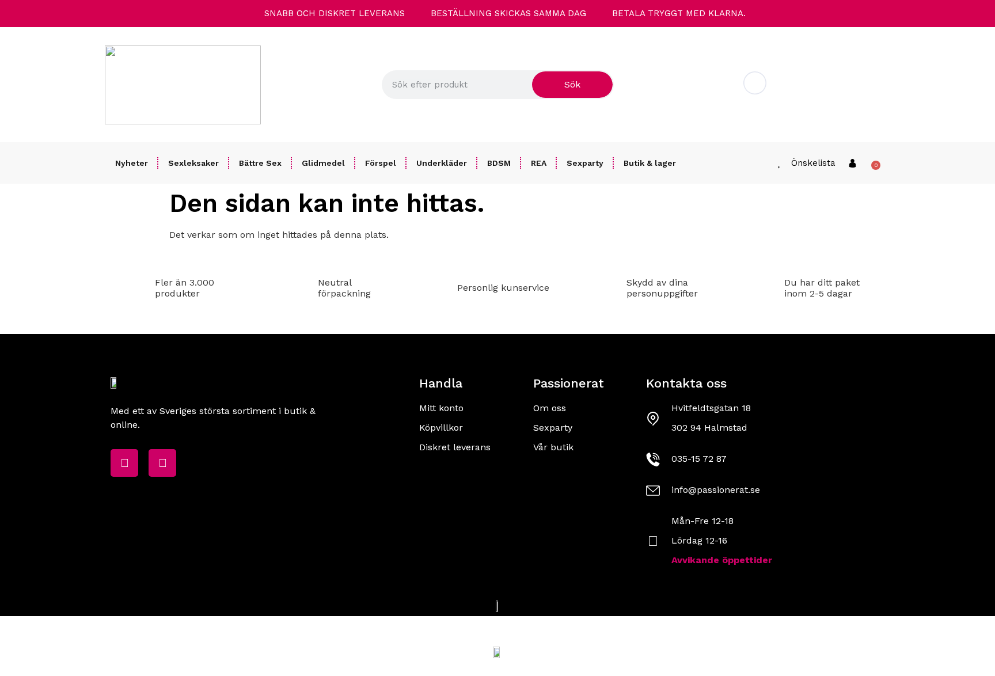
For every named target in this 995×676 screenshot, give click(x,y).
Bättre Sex (260, 163)
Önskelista (813, 163)
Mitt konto (441, 407)
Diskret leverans (455, 447)
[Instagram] (162, 463)
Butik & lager (650, 163)
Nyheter (131, 163)
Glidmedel (323, 163)
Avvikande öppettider (721, 560)
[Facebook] (124, 463)
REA (538, 163)
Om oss (549, 407)
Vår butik (553, 447)
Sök (572, 84)
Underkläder (441, 163)
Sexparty (585, 163)
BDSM (499, 163)
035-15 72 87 (699, 458)
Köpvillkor (441, 427)
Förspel (380, 163)
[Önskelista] (778, 163)
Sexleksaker (193, 163)
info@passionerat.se (822, 93)
